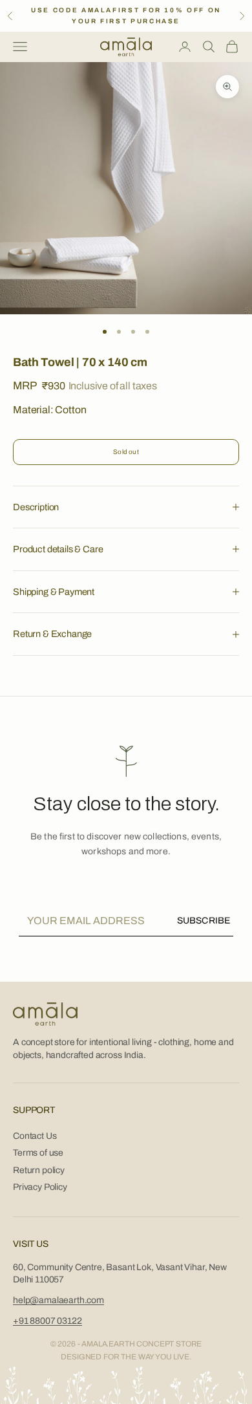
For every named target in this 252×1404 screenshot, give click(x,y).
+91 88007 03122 (47, 1321)
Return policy (39, 1170)
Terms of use (38, 1153)
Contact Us (34, 1136)
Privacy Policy (40, 1187)
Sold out (126, 451)
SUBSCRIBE (203, 920)
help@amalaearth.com (58, 1300)
